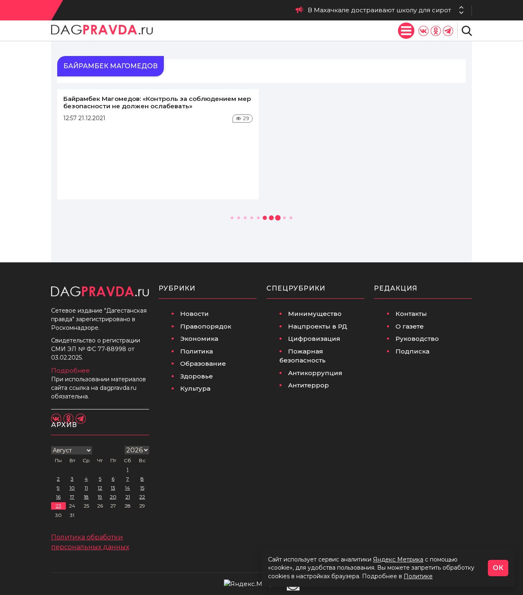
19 (100, 497)
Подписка (412, 351)
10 (72, 488)
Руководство (417, 338)
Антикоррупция (315, 373)
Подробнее (70, 370)
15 (142, 488)
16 (58, 497)
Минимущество (315, 314)
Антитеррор (308, 385)
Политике (418, 576)
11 (86, 488)
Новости (194, 314)
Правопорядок (205, 326)
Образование (203, 363)
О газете (410, 326)
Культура (195, 388)
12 (100, 488)
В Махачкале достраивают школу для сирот (379, 10)
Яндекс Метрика (398, 559)
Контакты (411, 314)
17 (72, 497)
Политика (196, 351)
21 (127, 497)
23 (58, 506)
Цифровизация (314, 338)
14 (127, 488)
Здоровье (196, 376)
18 (86, 497)
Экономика (199, 338)
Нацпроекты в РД (317, 326)
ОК (498, 568)
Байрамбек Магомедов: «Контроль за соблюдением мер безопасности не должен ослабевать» (157, 102)
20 (113, 497)
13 (113, 488)
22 (142, 497)
